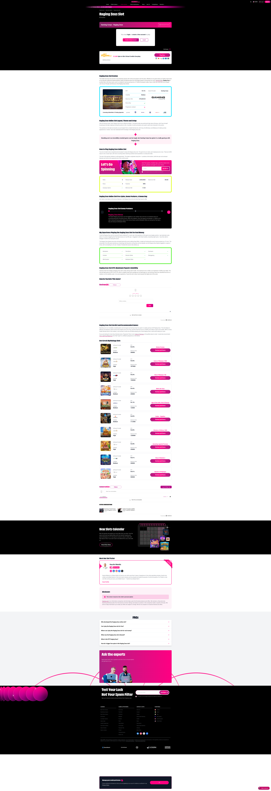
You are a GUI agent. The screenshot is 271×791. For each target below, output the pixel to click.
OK (159, 782)
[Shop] (251, 2)
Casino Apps (102, 721)
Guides (138, 718)
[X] (144, 733)
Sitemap (138, 727)
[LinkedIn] (138, 733)
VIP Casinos (102, 716)
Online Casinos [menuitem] (114, 4)
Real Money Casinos (104, 712)
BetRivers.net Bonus (106, 59)
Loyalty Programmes (104, 723)
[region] (135, 302)
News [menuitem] (143, 4)
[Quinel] (143, 112)
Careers (138, 714)
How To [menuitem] (148, 4)
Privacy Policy (105, 785)
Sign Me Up (165, 168)
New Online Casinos (104, 714)
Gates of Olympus (139, 334)
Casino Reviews (103, 727)
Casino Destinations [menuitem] (134, 4)
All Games (120, 714)
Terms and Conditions (130, 740)
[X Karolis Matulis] (122, 571)
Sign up (137, 293)
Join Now (163, 692)
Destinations (139, 723)
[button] (130, 296)
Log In (144, 40)
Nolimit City (121, 734)
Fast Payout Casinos (104, 725)
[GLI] (150, 112)
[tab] (103, 496)
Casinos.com (102, 10)
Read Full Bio (105, 582)
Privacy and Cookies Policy (140, 740)
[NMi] (165, 112)
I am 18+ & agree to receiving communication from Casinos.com (153, 171)
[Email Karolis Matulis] (111, 571)
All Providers (121, 725)
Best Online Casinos (104, 709)
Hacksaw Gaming (122, 732)
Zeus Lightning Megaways (105, 335)
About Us (138, 709)
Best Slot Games (109, 10)
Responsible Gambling (141, 716)
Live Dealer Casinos (104, 718)
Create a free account (131, 40)
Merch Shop (139, 730)
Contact (138, 712)
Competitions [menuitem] (155, 4)
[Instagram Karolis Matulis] (116, 571)
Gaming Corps (159, 80)
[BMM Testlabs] (157, 112)
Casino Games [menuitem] (124, 4)
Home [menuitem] (107, 4)
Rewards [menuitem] (162, 4)
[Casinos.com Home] (135, 1)
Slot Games (121, 709)
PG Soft (120, 730)
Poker (120, 721)
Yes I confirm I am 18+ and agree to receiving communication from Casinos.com (149, 696)
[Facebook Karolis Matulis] (119, 571)
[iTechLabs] (135, 112)
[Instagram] (141, 733)
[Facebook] (147, 733)
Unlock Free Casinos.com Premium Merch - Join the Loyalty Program (168, 6)
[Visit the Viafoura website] (169, 320)
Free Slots (120, 712)
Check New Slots (106, 544)
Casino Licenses (103, 730)
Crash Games (121, 723)
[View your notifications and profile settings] (170, 311)
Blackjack (120, 716)
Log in (133, 293)
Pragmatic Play (121, 727)
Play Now (162, 55)
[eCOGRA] (128, 112)
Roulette (120, 718)
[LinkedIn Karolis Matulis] (114, 571)
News (138, 721)
